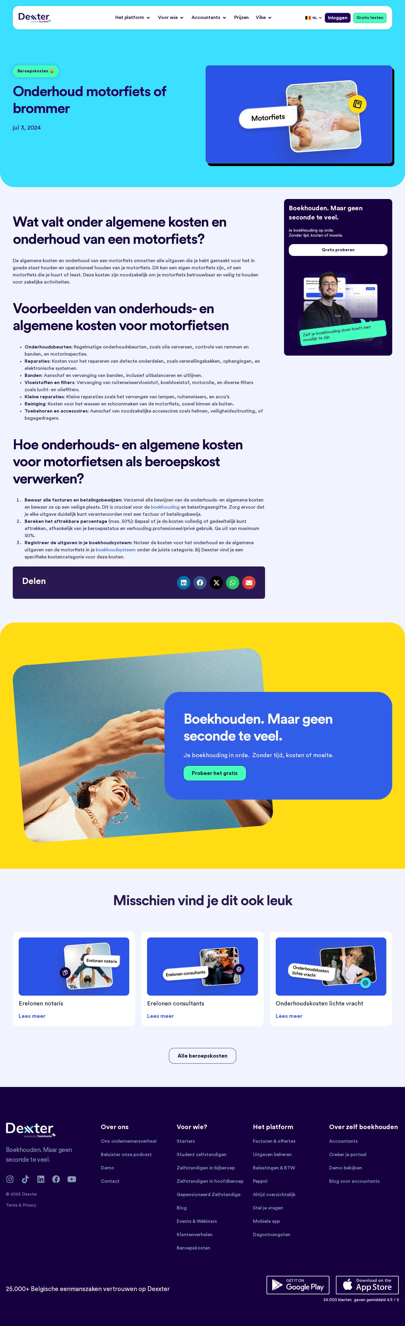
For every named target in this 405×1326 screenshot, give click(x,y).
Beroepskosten (193, 1248)
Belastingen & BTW (274, 1168)
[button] (133, 17)
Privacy (29, 1205)
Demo (107, 1168)
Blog (182, 1208)
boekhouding (165, 507)
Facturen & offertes (274, 1141)
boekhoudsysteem (116, 549)
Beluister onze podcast (126, 1154)
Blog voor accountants (354, 1181)
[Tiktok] (25, 1179)
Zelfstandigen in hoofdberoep (210, 1181)
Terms (12, 1205)
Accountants (343, 1141)
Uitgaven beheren (272, 1154)
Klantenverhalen (195, 1234)
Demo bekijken (345, 1168)
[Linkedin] (41, 1179)
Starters (186, 1141)
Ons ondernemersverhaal (129, 1141)
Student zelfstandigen (202, 1154)
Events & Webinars (197, 1221)
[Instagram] (10, 1179)
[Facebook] (56, 1179)
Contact (110, 1181)
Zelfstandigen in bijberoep (206, 1168)
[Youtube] (72, 1179)
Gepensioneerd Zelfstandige (208, 1194)
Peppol (260, 1181)
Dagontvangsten (271, 1234)
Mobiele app (266, 1221)
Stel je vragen (268, 1208)
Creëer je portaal (347, 1154)
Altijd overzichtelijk (274, 1194)
